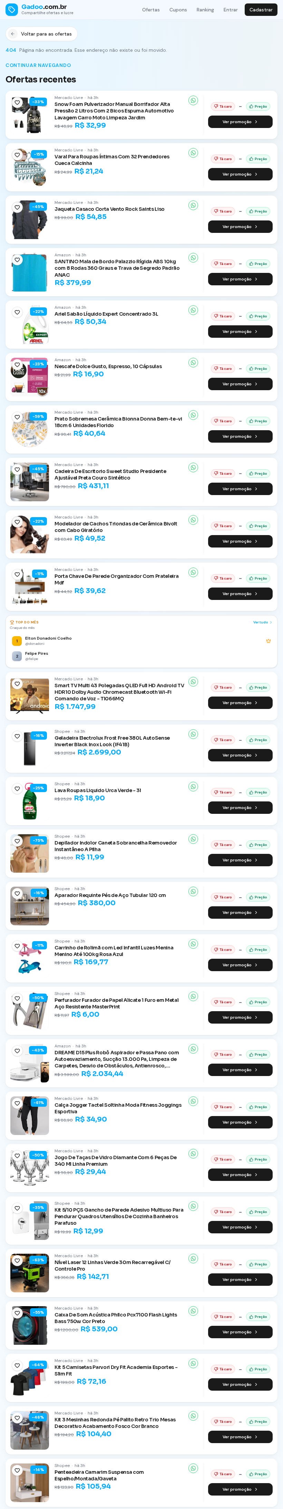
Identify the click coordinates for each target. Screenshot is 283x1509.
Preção (261, 106)
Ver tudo (260, 622)
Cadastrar (261, 10)
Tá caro (225, 106)
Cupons (178, 10)
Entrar (231, 10)
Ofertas (151, 10)
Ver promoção (237, 122)
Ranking (205, 10)
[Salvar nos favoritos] (17, 102)
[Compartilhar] (193, 100)
